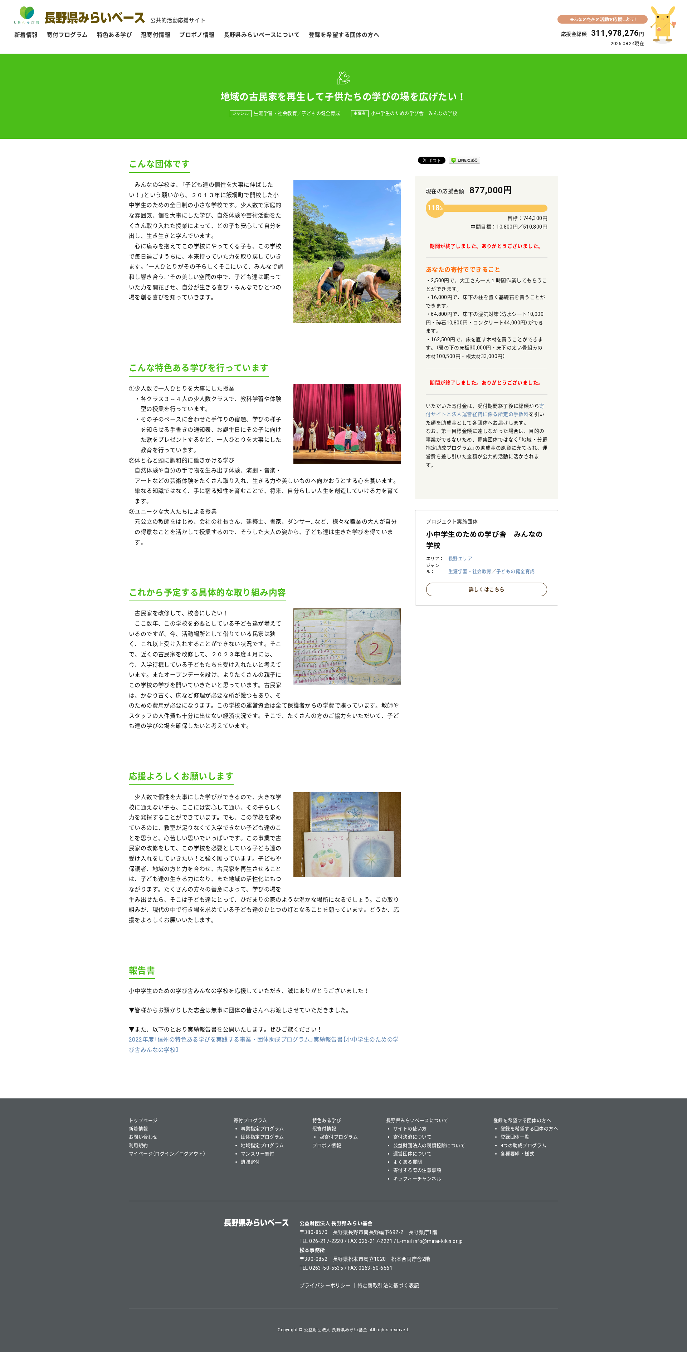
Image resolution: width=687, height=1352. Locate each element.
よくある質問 (407, 1162)
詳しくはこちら (487, 589)
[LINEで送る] (464, 160)
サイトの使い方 (410, 1128)
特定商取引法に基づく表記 (388, 1285)
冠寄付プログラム (339, 1137)
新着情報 (26, 34)
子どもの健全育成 (321, 113)
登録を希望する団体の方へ (344, 34)
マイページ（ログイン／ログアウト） (167, 1153)
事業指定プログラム (262, 1128)
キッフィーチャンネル (417, 1178)
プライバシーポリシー (325, 1285)
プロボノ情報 (197, 34)
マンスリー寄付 (257, 1153)
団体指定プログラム (262, 1137)
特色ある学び (114, 34)
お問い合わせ (143, 1137)
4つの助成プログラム (523, 1145)
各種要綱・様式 (517, 1153)
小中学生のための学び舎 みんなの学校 (414, 113)
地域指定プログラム (262, 1145)
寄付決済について (412, 1137)
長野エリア (460, 558)
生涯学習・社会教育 (275, 113)
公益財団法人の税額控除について (429, 1145)
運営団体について (412, 1153)
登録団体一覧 (515, 1137)
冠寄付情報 (155, 34)
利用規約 (138, 1145)
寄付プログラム (67, 34)
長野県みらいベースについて (262, 34)
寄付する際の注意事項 (417, 1170)
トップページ (143, 1120)
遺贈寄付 (250, 1162)
